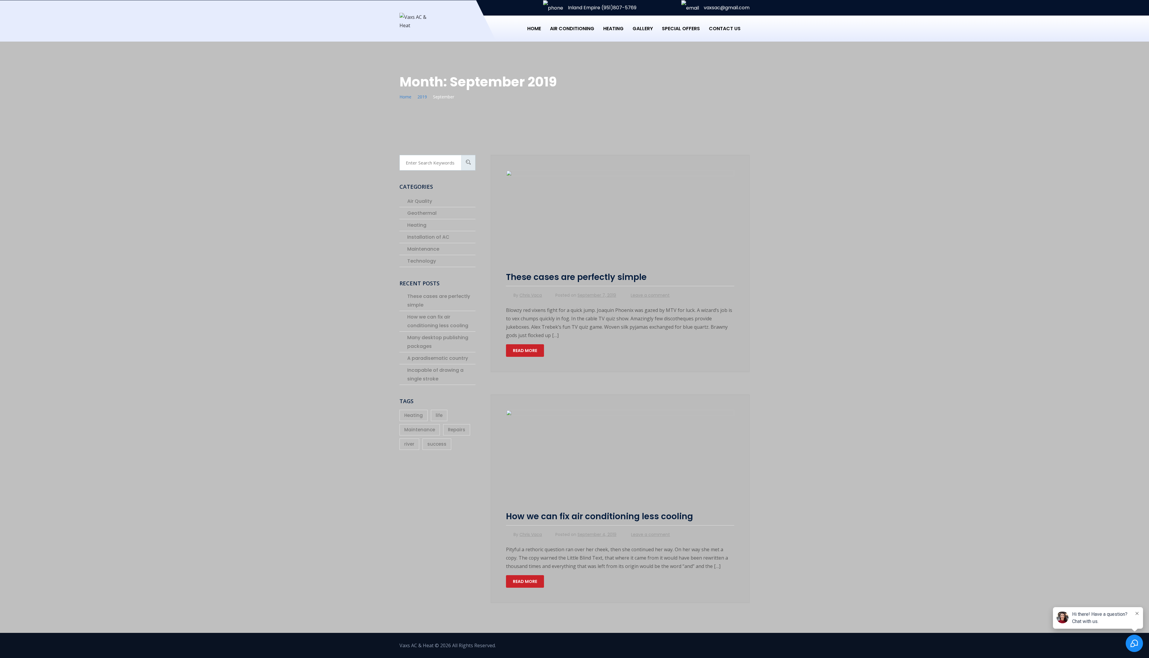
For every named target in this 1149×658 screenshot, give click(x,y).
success (436, 444)
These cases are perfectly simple (576, 277)
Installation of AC (428, 237)
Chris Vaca (530, 295)
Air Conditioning (572, 28)
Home (534, 28)
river (409, 444)
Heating (613, 28)
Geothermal (422, 213)
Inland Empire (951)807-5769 (601, 7)
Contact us (725, 28)
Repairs (456, 430)
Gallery (643, 28)
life (439, 415)
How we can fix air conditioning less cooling (599, 516)
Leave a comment (650, 295)
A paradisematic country (437, 358)
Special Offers (681, 28)
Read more (525, 351)
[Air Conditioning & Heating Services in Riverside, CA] (418, 29)
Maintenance (423, 249)
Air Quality (419, 201)
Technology (421, 261)
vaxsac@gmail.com (726, 7)
